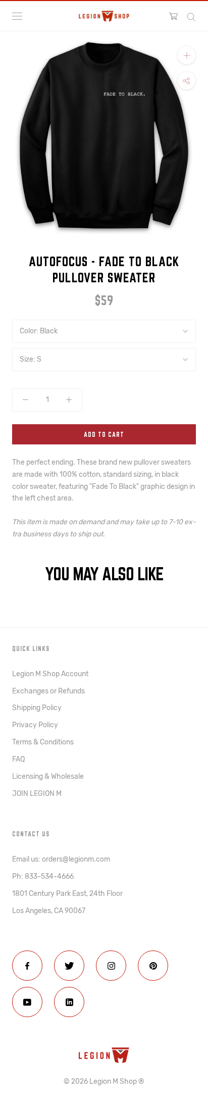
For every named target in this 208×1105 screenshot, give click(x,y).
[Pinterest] (153, 965)
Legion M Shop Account (50, 674)
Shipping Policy (37, 708)
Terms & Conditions (43, 742)
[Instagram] (111, 965)
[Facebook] (27, 965)
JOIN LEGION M (37, 793)
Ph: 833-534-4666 (43, 876)
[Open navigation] (17, 16)
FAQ (18, 759)
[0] (173, 16)
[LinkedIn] (69, 1002)
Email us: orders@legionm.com (61, 859)
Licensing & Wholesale (48, 776)
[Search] (191, 16)
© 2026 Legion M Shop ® (104, 1081)
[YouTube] (27, 1002)
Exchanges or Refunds (48, 691)
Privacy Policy (35, 725)
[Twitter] (69, 965)
